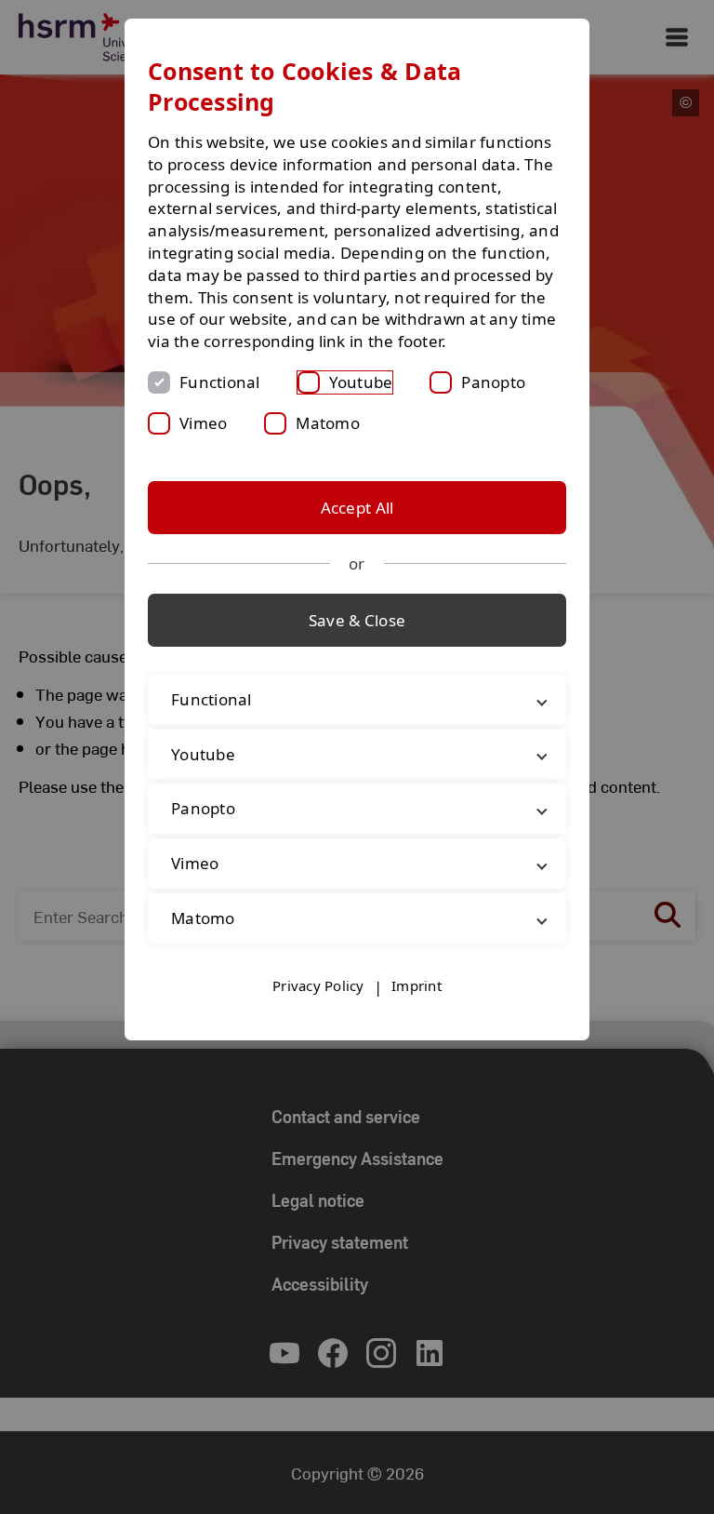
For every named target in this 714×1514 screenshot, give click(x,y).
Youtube (361, 382)
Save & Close (357, 620)
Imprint (416, 1007)
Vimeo (203, 423)
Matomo (328, 423)
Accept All (357, 507)
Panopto (493, 382)
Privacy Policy (318, 1007)
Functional (219, 382)
